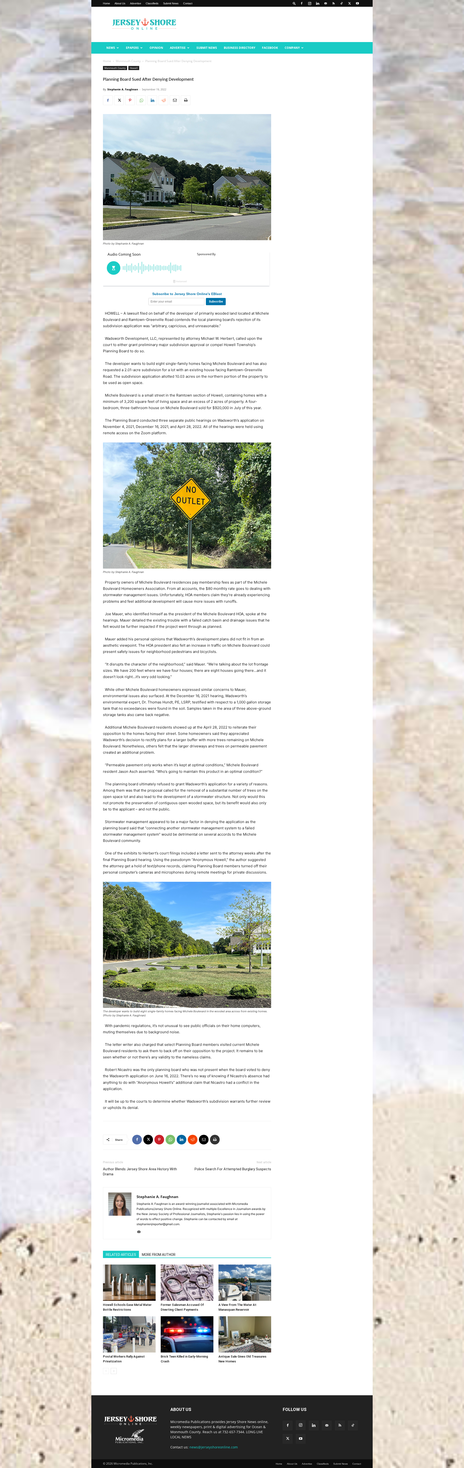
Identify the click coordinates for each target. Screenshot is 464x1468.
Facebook (270, 48)
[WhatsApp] (141, 100)
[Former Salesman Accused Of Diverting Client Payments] (187, 1283)
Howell (134, 68)
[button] (294, 3)
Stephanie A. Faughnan (122, 89)
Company (292, 48)
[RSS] (333, 3)
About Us (120, 3)
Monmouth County (128, 61)
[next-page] (114, 1371)
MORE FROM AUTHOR (158, 1255)
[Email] (174, 100)
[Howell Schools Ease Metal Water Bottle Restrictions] (129, 1283)
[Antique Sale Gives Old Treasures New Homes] (244, 1334)
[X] (349, 3)
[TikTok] (341, 3)
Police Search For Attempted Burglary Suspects (233, 1169)
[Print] (185, 100)
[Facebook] (301, 3)
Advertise (135, 3)
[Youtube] (357, 3)
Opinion (156, 48)
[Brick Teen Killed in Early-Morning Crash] (187, 1334)
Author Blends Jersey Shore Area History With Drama (140, 1171)
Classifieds (152, 3)
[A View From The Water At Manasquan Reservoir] (244, 1283)
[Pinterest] (130, 100)
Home (106, 3)
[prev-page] (106, 1371)
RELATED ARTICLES (121, 1255)
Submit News (171, 3)
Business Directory (239, 48)
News (110, 48)
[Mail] (325, 3)
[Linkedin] (317, 3)
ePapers (132, 48)
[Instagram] (309, 3)
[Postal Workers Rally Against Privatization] (129, 1334)
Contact (187, 3)
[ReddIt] (163, 100)
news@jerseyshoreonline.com (213, 1447)
